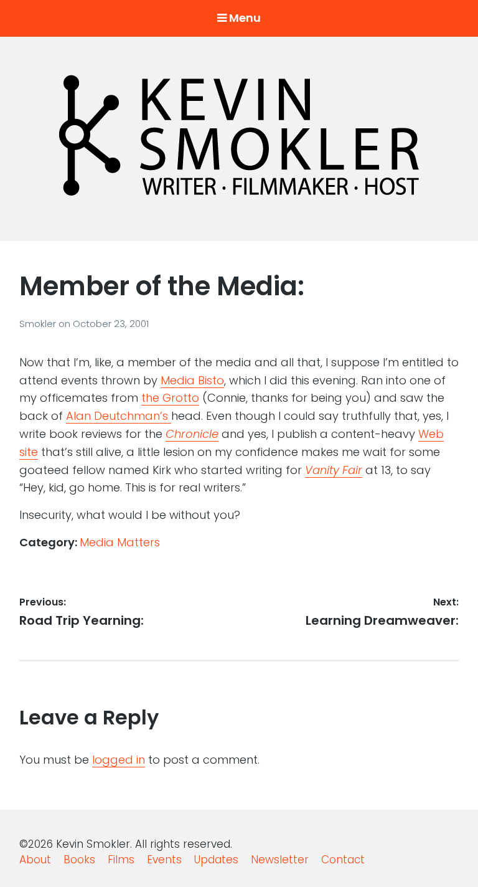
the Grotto (170, 398)
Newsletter (280, 859)
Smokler (39, 323)
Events (164, 859)
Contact (343, 859)
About (35, 859)
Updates (216, 859)
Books (79, 859)
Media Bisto (192, 380)
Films (121, 859)
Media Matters (120, 542)
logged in (118, 759)
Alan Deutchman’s (118, 416)
